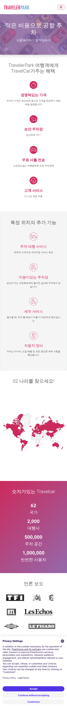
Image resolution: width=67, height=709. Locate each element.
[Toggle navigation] (61, 7)
